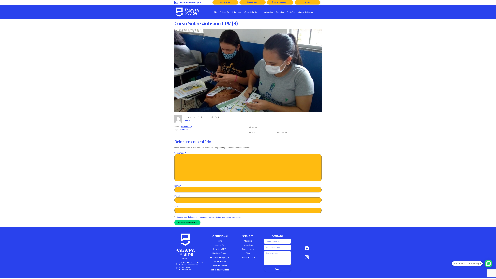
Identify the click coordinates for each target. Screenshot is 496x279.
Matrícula (248, 241)
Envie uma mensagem (190, 2)
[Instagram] (306, 257)
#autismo (184, 129)
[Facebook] (306, 248)
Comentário (180, 153)
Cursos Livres (248, 249)
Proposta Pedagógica (219, 257)
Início (214, 12)
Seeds (187, 120)
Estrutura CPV (219, 249)
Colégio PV (224, 12)
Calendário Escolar (219, 266)
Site (176, 206)
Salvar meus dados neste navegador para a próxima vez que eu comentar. (209, 217)
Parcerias (280, 12)
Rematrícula (248, 245)
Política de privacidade (219, 270)
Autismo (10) (186, 126)
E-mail (177, 196)
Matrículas (268, 12)
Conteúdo (291, 12)
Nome (177, 186)
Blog (248, 253)
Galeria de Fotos (305, 12)
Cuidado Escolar (219, 261)
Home (219, 241)
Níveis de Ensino (251, 12)
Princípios (236, 12)
